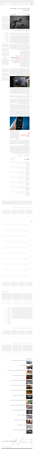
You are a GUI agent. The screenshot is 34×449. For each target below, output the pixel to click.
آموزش (27, 40)
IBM (25, 57)
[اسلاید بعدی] (1, 63)
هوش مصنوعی (11, 38)
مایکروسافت (28, 57)
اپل (22, 56)
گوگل (20, 56)
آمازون (24, 56)
